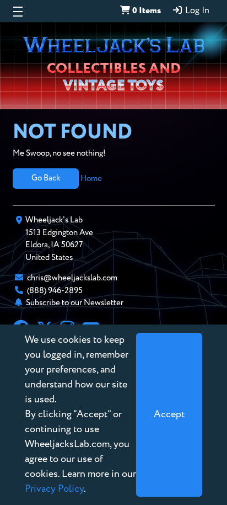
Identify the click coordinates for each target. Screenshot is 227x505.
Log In (196, 11)
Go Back (45, 178)
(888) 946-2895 (55, 290)
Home (91, 178)
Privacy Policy (54, 489)
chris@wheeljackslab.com (72, 278)
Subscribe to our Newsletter (74, 303)
